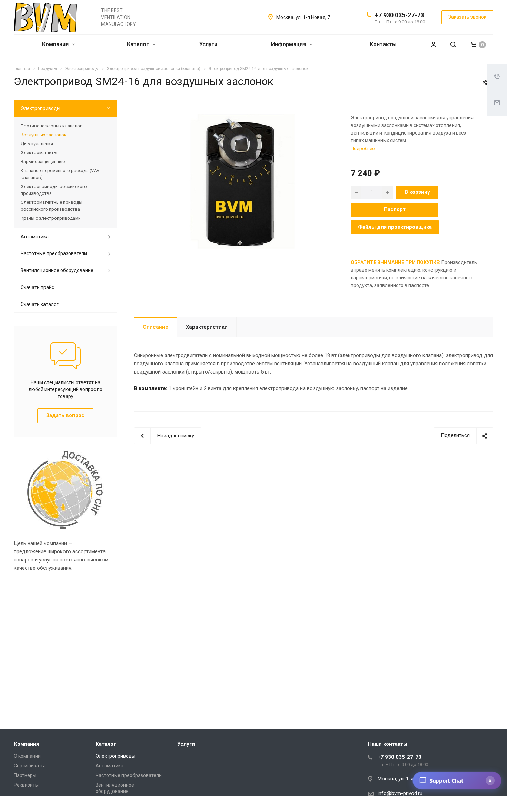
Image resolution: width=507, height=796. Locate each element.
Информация (289, 44)
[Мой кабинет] (433, 44)
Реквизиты (26, 785)
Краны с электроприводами (51, 218)
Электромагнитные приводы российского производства (51, 206)
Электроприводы (40, 108)
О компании (27, 756)
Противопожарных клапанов (52, 125)
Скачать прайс (37, 287)
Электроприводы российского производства (54, 190)
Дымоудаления (37, 143)
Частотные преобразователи (54, 253)
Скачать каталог (40, 304)
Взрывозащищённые (43, 161)
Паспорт (395, 209)
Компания (56, 44)
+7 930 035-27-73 (399, 15)
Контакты (383, 44)
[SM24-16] (240, 182)
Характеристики (207, 327)
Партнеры (25, 775)
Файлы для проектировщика (395, 227)
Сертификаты (29, 765)
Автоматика (35, 236)
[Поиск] (453, 44)
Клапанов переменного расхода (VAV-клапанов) (61, 174)
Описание (155, 327)
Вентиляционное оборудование (57, 270)
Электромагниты (39, 152)
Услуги (208, 44)
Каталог (138, 44)
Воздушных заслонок (44, 134)
